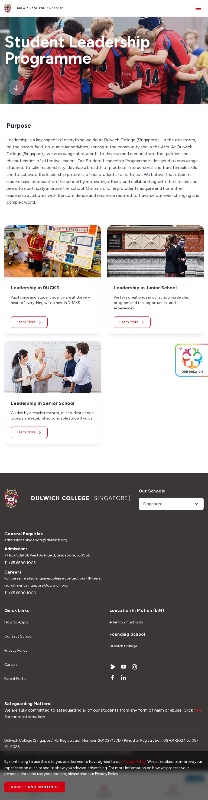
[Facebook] (112, 677)
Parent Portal (15, 678)
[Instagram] (134, 667)
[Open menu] (198, 8)
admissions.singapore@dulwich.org (35, 540)
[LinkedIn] (123, 677)
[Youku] (112, 667)
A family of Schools (126, 622)
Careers (11, 664)
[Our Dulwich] (178, 359)
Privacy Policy (15, 650)
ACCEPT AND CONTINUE (34, 787)
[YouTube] (123, 667)
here (198, 710)
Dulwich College (123, 646)
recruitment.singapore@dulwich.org (36, 585)
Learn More (26, 322)
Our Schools (152, 491)
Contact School (18, 636)
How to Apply (16, 622)
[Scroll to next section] (16, 87)
